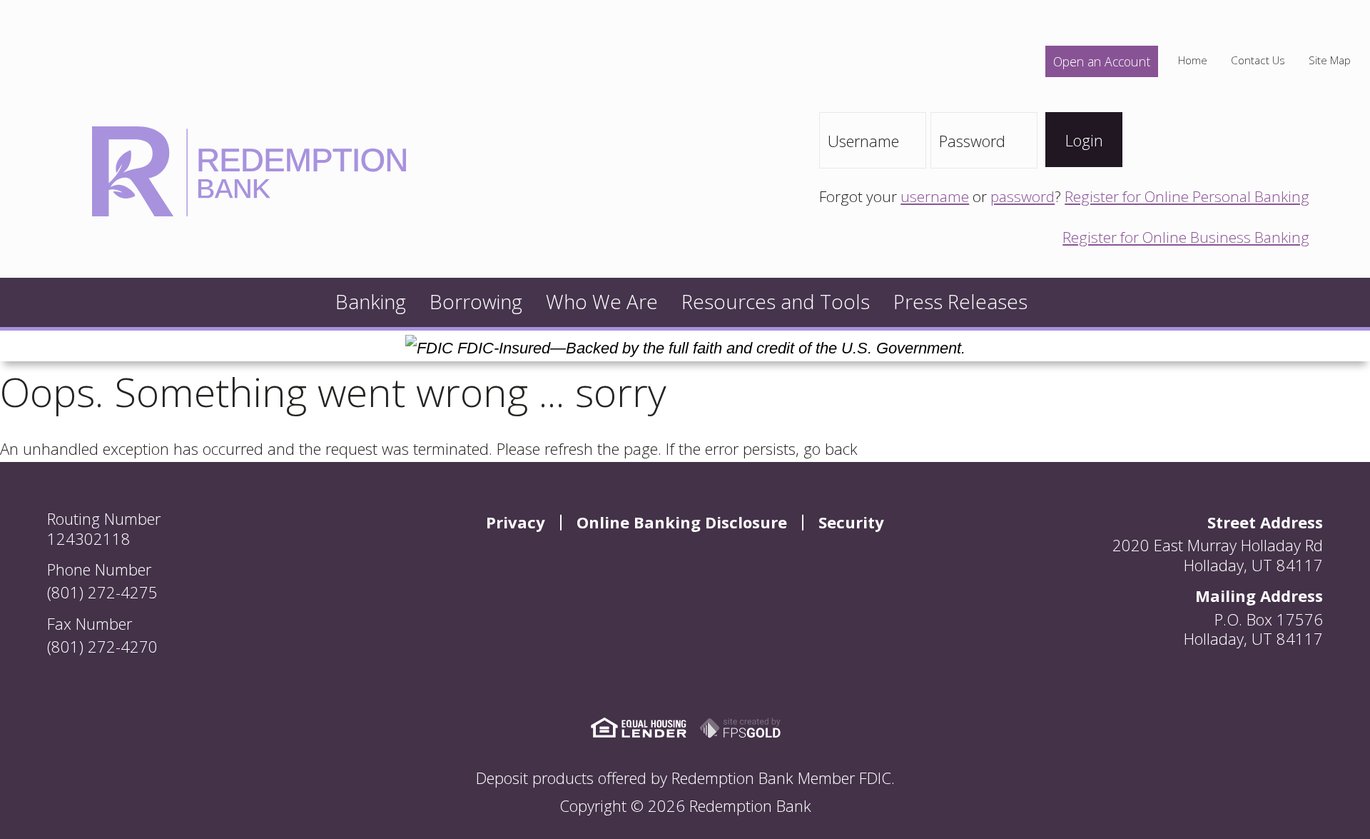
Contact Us (1258, 60)
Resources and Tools (775, 301)
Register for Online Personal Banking (1187, 196)
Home (1192, 60)
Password (972, 140)
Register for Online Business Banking (1185, 237)
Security (851, 522)
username (934, 196)
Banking (370, 301)
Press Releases (960, 301)
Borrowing (476, 301)
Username (863, 140)
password (1022, 196)
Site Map (1330, 60)
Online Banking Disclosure (682, 522)
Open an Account (1101, 61)
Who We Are (602, 301)
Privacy (515, 522)
